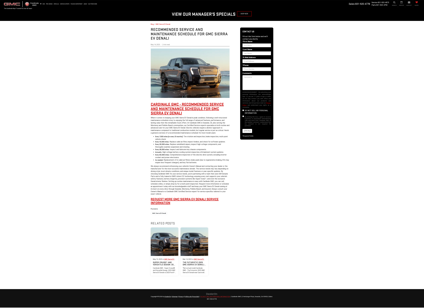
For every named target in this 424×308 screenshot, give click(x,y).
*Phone (245, 65)
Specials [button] (56, 4)
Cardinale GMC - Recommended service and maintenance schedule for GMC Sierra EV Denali (187, 109)
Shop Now (244, 14)
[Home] (41, 4)
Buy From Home (92, 4)
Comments (247, 73)
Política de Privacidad (191, 296)
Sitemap (175, 296)
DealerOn (168, 296)
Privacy (181, 296)
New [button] (44, 4)
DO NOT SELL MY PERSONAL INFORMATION (256, 111)
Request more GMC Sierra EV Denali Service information (185, 201)
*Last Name (247, 49)
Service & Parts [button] (64, 4)
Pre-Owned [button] (49, 4)
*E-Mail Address (249, 57)
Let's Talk (247, 131)
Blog (152, 24)
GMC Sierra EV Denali (163, 24)
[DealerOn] (211, 294)
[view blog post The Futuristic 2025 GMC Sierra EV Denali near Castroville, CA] (194, 251)
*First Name (247, 41)
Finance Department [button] (76, 4)
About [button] (85, 4)
